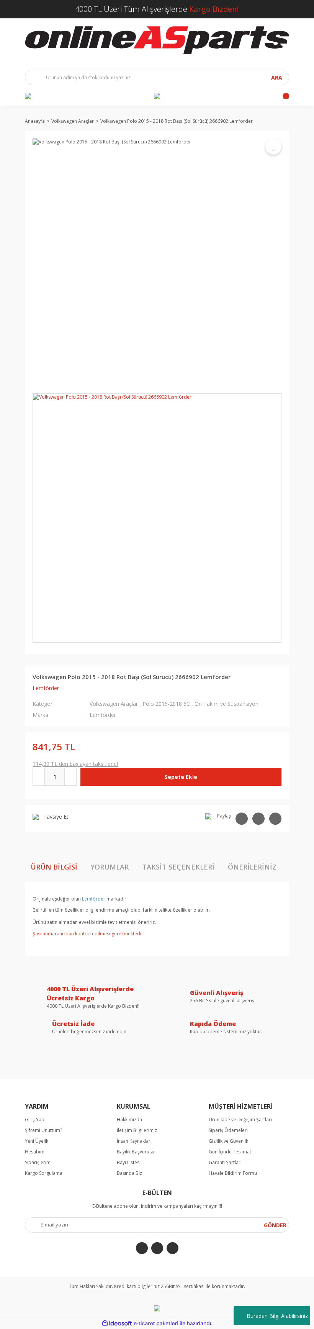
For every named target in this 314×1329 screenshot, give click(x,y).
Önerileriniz (252, 866)
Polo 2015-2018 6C (166, 703)
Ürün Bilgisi (54, 866)
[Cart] (286, 96)
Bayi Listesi (129, 1162)
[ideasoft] (116, 1323)
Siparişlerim (38, 1162)
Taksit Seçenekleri (178, 866)
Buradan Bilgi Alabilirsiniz (277, 1315)
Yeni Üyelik (36, 1141)
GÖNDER (275, 1225)
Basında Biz (129, 1173)
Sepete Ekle (181, 776)
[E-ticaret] (156, 1323)
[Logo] (157, 40)
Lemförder (46, 688)
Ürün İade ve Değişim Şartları (240, 1119)
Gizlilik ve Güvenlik (228, 1141)
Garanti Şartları (225, 1162)
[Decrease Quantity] (38, 776)
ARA (276, 77)
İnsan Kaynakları (134, 1141)
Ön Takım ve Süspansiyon (226, 703)
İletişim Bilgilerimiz (137, 1130)
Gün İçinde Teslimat (230, 1151)
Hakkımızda (129, 1119)
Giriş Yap (34, 1119)
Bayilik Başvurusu (135, 1151)
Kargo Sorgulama (43, 1173)
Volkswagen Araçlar (114, 703)
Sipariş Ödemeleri (228, 1130)
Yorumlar (110, 866)
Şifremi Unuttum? (43, 1130)
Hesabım (34, 1151)
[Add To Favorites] (273, 146)
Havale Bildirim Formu (233, 1173)
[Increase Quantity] (70, 776)
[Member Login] (157, 96)
